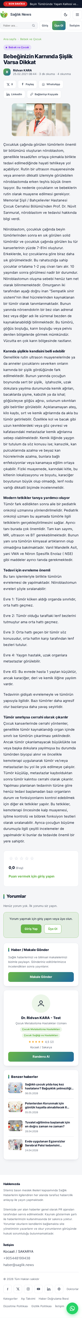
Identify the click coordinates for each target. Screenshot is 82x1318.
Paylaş (30, 84)
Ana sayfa (9, 39)
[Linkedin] (49, 1289)
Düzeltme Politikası (15, 1306)
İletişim (75, 25)
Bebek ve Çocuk (30, 39)
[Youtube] (38, 1289)
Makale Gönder (41, 977)
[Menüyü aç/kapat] (77, 14)
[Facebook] (7, 1289)
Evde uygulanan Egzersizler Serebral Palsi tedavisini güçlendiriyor (45, 1143)
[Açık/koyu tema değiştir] (65, 14)
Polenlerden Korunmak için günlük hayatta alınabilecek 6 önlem (46, 1105)
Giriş (45, 25)
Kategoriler (10, 1298)
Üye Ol (58, 25)
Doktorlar (73, 1289)
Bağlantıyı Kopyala (46, 94)
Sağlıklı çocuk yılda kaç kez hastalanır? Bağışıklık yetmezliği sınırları (48, 1086)
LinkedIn (16, 94)
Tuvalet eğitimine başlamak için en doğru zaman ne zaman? (47, 1124)
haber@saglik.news (18, 1265)
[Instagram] (28, 1289)
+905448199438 (16, 1258)
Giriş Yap (31, 929)
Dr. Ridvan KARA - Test (41, 1018)
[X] (18, 1289)
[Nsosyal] (59, 1289)
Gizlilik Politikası (41, 1306)
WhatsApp (53, 84)
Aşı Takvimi (28, 1298)
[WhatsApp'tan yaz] (72, 1308)
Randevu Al (41, 1056)
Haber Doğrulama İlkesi (54, 1298)
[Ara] (33, 25)
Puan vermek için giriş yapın (31, 876)
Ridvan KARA (22, 70)
